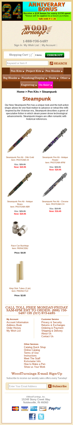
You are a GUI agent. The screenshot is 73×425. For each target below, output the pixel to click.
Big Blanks (10, 78)
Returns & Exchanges (53, 325)
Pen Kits (16, 71)
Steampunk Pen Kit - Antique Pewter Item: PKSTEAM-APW (55, 160)
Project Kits (33, 71)
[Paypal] (54, 408)
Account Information (17, 322)
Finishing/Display (33, 78)
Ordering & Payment (52, 328)
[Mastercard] (14, 408)
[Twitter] (41, 416)
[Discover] (42, 408)
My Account (48, 45)
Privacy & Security (51, 322)
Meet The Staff (32, 358)
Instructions (30, 355)
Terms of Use (31, 352)
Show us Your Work (34, 366)
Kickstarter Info (32, 361)
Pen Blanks (52, 71)
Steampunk (49, 91)
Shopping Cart (19, 54)
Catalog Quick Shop (35, 347)
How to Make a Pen (34, 364)
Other (64, 78)
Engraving (27, 84)
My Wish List (31, 45)
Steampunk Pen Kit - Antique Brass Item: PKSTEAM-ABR (20, 204)
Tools (52, 78)
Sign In (18, 45)
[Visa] (23, 408)
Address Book (14, 325)
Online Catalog (32, 350)
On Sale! (44, 84)
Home (21, 91)
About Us (46, 333)
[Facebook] (32, 416)
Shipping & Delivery (52, 330)
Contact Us (47, 336)
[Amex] (33, 408)
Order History (14, 328)
